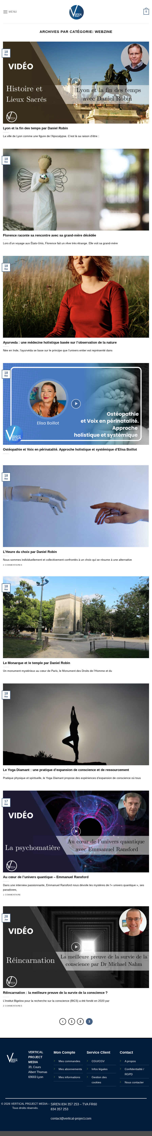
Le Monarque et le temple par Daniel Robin (36, 663)
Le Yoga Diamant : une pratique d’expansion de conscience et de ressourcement (66, 770)
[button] (10, 12)
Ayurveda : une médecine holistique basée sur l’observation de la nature (60, 342)
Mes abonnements (70, 1069)
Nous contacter (134, 1082)
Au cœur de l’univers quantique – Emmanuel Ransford (45, 877)
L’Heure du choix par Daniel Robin (30, 552)
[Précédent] (62, 1021)
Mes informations (69, 1077)
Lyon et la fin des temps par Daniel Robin (35, 128)
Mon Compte (64, 1052)
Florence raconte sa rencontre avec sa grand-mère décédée (49, 235)
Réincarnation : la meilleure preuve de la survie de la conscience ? (55, 993)
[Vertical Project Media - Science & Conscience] (76, 12)
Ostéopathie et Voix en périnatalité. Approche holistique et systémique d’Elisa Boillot (70, 449)
